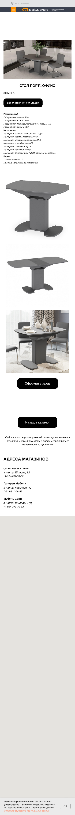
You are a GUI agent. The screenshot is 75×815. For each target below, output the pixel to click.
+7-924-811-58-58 (13, 476)
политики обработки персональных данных (26, 811)
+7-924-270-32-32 (13, 506)
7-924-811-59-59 (12, 491)
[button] (23, 102)
